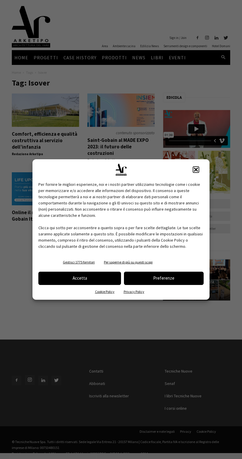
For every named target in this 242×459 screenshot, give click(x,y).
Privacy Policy (134, 291)
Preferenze (163, 278)
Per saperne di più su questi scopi (128, 262)
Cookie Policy (105, 291)
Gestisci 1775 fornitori (79, 262)
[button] (196, 170)
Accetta (80, 278)
